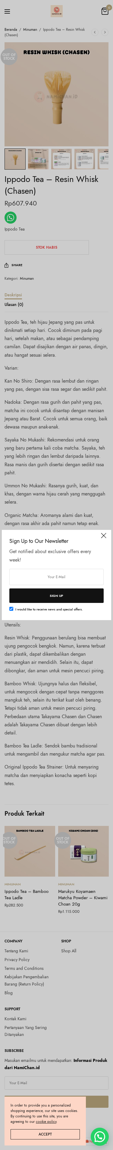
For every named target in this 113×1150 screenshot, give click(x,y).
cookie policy (46, 1121)
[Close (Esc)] (104, 538)
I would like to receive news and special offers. (49, 609)
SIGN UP (56, 595)
